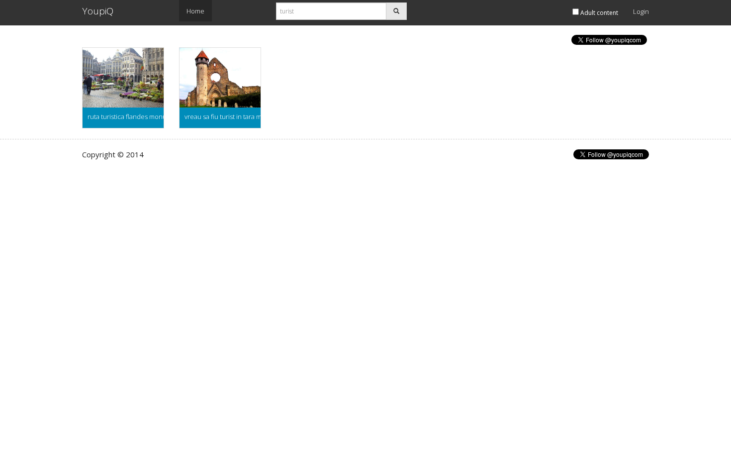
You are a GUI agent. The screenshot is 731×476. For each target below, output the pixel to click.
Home (195, 10)
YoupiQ (97, 10)
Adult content (598, 12)
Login (641, 11)
